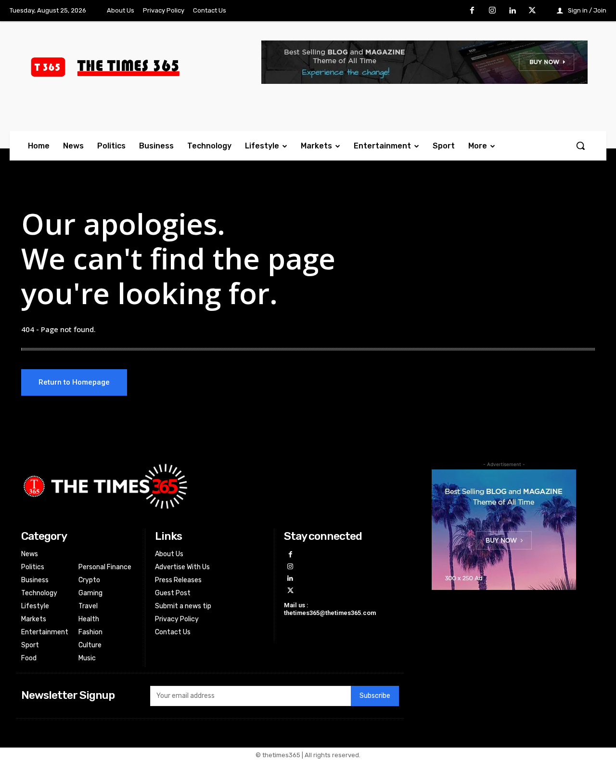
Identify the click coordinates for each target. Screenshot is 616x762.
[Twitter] (532, 11)
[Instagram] (492, 11)
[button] (580, 145)
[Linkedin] (512, 11)
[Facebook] (472, 11)
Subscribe (374, 696)
